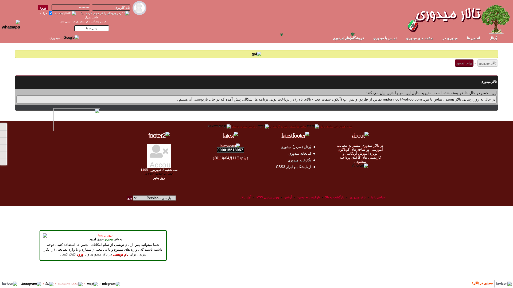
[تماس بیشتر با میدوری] (3, 148)
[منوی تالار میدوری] (3, 127)
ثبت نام (59, 13)
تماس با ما (378, 197)
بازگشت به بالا (334, 197)
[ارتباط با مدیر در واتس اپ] (13, 22)
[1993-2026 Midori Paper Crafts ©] (313, 126)
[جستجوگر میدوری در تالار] (84, 37)
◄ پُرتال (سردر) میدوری (299, 147)
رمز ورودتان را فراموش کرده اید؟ (100, 13)
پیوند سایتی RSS (267, 197)
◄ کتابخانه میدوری (303, 153)
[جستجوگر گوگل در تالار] (71, 37)
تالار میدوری (487, 63)
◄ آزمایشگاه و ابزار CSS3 (296, 167)
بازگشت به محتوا (308, 197)
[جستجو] (3, 161)
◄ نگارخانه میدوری (302, 160)
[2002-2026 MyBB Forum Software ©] (263, 126)
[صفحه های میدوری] (3, 134)
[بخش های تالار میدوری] (3, 141)
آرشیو (288, 197)
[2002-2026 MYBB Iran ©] (219, 126)
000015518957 (230, 150)
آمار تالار (245, 197)
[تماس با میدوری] (3, 154)
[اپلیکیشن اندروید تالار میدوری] (360, 165)
